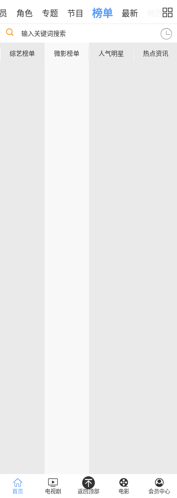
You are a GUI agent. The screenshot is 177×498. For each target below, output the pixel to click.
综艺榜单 (22, 53)
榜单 (102, 13)
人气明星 (111, 53)
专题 (50, 13)
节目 (75, 13)
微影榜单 (66, 53)
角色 (24, 13)
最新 (130, 13)
